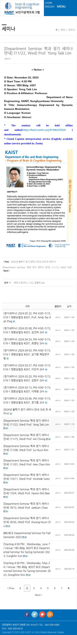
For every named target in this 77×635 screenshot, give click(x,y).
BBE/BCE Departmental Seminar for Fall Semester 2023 (26, 535)
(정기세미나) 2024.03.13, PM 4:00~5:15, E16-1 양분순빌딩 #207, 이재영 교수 (27, 389)
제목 (27, 306)
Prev (11, 588)
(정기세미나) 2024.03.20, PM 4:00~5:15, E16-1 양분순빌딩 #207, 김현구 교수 (27, 378)
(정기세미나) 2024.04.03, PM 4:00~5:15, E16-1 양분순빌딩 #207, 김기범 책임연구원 (27, 354)
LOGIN (48, 2)
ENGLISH (49, 6)
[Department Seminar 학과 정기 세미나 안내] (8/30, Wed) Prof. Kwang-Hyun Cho (27, 522)
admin (7, 58)
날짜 (69, 306)
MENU (61, 6)
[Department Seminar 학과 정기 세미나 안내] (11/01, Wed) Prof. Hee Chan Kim (26, 462)
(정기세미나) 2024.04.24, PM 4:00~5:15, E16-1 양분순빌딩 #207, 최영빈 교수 (27, 341)
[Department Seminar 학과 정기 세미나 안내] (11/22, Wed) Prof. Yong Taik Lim (38, 50)
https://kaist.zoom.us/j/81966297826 (44, 130)
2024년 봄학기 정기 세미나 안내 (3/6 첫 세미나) (27, 411)
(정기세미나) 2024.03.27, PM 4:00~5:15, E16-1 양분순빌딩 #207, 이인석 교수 (27, 367)
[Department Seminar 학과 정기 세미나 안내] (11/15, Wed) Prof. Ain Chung (26, 436)
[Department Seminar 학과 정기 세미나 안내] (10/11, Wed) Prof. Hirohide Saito (26, 476)
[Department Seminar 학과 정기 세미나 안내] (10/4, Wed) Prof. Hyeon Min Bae (26, 491)
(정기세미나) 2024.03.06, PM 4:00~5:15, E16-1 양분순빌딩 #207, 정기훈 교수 (27, 400)
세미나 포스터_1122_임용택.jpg (29, 282)
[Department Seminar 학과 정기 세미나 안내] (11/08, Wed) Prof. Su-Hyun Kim (26, 447)
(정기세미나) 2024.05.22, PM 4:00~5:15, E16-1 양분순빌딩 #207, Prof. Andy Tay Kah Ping (27, 317)
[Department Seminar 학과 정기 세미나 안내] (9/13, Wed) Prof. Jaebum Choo (26, 505)
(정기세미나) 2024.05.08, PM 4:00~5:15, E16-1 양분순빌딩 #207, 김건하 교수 (27, 330)
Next (38, 594)
